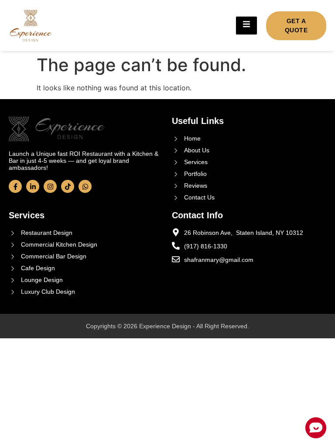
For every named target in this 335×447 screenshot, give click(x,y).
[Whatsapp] (85, 186)
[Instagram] (50, 186)
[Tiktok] (67, 186)
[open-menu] (246, 25)
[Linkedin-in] (32, 186)
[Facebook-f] (15, 186)
